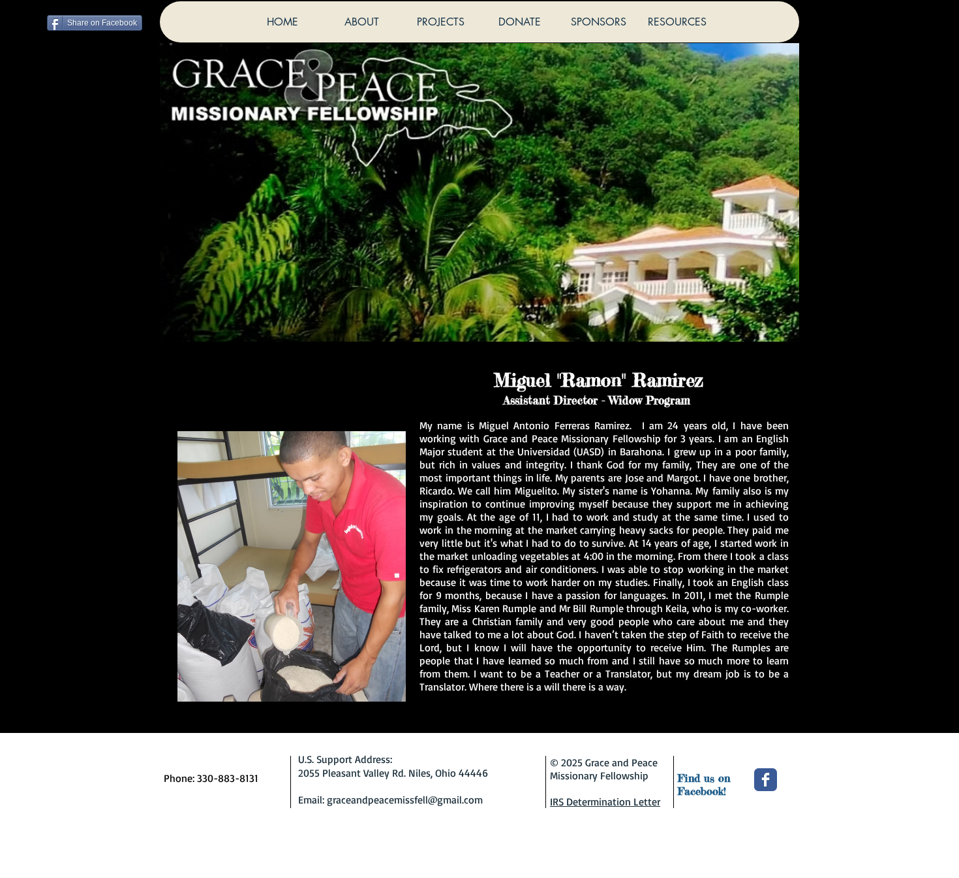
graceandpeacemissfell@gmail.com (405, 799)
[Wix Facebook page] (765, 779)
